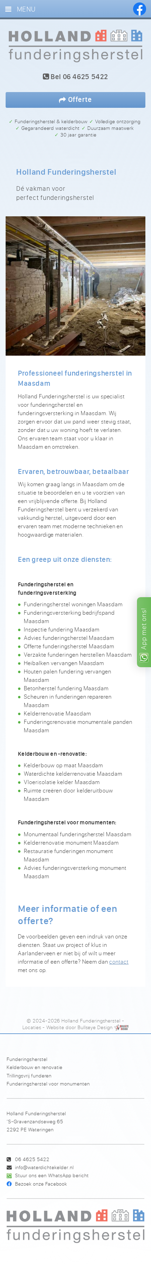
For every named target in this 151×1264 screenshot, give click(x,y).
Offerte (79, 99)
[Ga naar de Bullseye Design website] (121, 1027)
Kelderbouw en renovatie (35, 1067)
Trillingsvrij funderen (29, 1075)
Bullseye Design (95, 1027)
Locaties (31, 1027)
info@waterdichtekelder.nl (44, 1167)
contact (119, 961)
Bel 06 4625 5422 (78, 77)
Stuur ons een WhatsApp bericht (51, 1175)
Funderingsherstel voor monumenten (48, 1083)
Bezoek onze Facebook (41, 1183)
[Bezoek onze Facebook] (139, 8)
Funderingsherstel (27, 1059)
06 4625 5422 (32, 1159)
